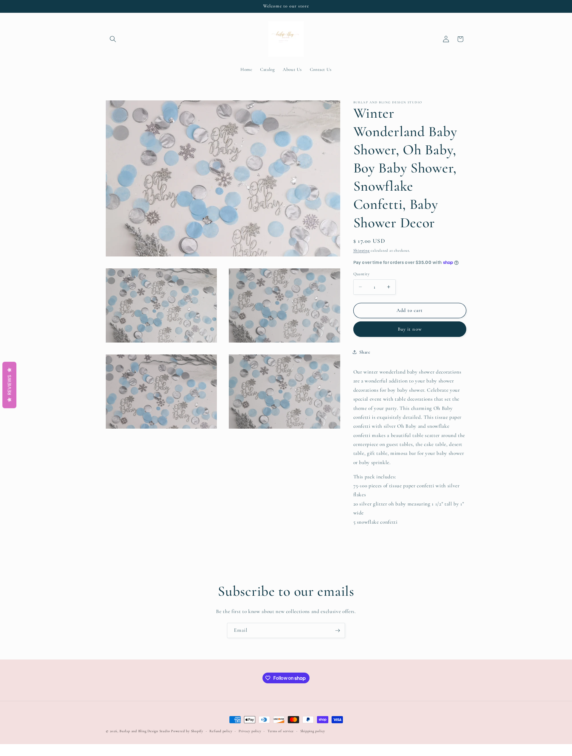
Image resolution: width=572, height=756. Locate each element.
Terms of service (281, 731)
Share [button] (364, 352)
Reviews (9, 385)
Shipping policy (312, 731)
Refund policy (220, 731)
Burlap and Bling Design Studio (144, 731)
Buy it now (410, 329)
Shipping (361, 250)
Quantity (361, 273)
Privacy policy (250, 731)
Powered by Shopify (187, 731)
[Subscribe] (337, 630)
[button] (113, 39)
